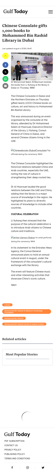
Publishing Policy (14, 454)
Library (7, 305)
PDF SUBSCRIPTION (14, 440)
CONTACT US (11, 445)
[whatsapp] (5, 79)
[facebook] (5, 65)
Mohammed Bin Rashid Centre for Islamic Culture (24, 324)
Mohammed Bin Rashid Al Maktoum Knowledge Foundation (24, 311)
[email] (5, 86)
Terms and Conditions (17, 458)
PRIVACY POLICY (12, 449)
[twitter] (5, 72)
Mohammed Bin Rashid (14, 318)
